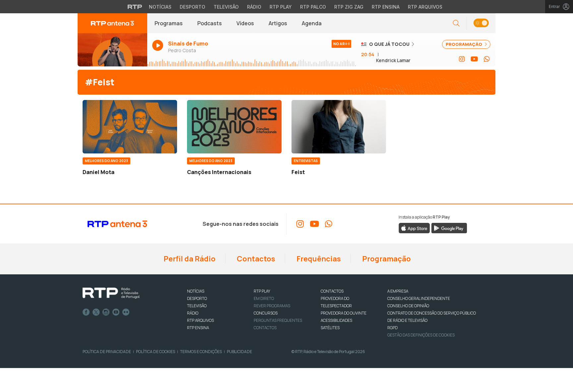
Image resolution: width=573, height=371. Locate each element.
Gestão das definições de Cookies (421, 335)
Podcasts (209, 23)
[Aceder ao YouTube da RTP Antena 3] (474, 59)
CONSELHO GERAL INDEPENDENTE (418, 298)
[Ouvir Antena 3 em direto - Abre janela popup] (112, 49)
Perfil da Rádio (189, 259)
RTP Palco (313, 7)
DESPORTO (197, 298)
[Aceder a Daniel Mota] (130, 126)
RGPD (392, 327)
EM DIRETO (264, 298)
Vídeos (245, 23)
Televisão (226, 7)
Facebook (86, 312)
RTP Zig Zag (348, 7)
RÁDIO (192, 313)
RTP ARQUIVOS (200, 320)
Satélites (330, 327)
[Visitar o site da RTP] (135, 6)
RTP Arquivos (425, 7)
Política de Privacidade (107, 351)
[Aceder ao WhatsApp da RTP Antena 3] (487, 59)
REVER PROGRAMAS (272, 306)
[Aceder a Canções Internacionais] (234, 126)
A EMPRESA (397, 291)
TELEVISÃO (197, 306)
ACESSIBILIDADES (336, 320)
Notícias (160, 7)
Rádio (254, 7)
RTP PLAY (262, 291)
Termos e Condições (201, 351)
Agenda (312, 23)
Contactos (255, 259)
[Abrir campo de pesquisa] (456, 23)
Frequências (318, 259)
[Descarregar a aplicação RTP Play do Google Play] (449, 227)
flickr (126, 312)
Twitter (96, 312)
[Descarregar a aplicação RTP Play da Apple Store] (414, 227)
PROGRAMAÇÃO (464, 44)
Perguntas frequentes (278, 320)
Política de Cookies (155, 351)
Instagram (106, 312)
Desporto (192, 7)
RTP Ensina (386, 7)
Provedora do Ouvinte (343, 313)
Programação (386, 259)
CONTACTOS (332, 291)
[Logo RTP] (111, 293)
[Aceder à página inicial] (112, 23)
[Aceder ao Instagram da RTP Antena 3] (462, 59)
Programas (169, 23)
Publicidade (239, 351)
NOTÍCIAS (195, 291)
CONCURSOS (266, 313)
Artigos (278, 23)
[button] (481, 23)
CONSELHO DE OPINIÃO (408, 306)
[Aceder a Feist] (338, 126)
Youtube (116, 312)
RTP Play (281, 7)
